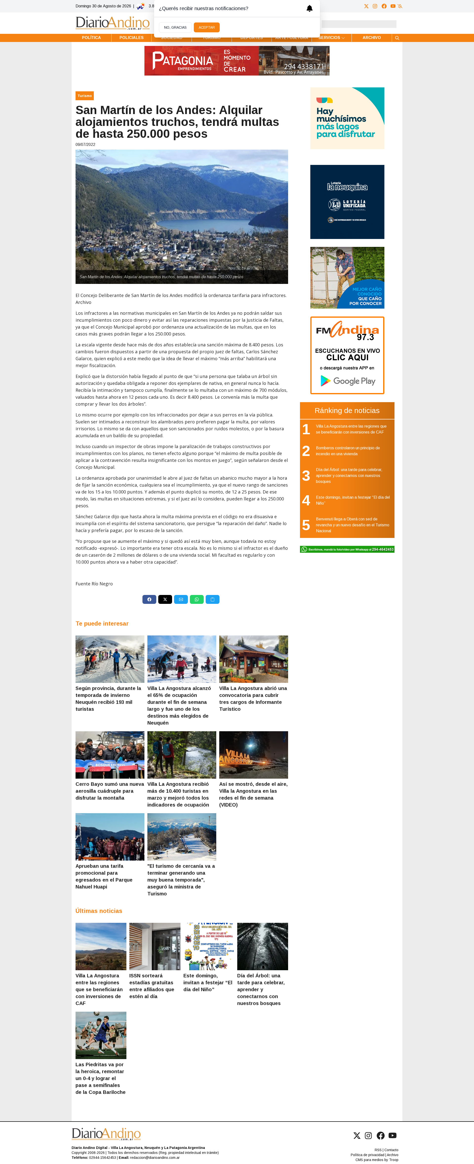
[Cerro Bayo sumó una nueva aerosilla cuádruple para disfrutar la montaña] (110, 755)
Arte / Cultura (291, 38)
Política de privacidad (367, 1155)
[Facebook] (384, 6)
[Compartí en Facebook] (149, 599)
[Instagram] (375, 6)
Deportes (251, 38)
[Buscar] (397, 38)
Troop (393, 1160)
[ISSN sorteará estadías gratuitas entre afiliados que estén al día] (154, 946)
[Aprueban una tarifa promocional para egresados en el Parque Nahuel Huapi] (110, 837)
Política (91, 38)
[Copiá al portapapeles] (212, 599)
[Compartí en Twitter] (165, 599)
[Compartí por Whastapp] (197, 599)
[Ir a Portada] (113, 23)
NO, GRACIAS (175, 27)
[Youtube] (393, 6)
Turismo (211, 38)
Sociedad (171, 38)
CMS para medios (369, 1160)
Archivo (372, 38)
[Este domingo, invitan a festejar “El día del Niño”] (208, 946)
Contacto (391, 1150)
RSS (378, 1150)
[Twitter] (366, 6)
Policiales (131, 38)
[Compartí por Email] (181, 599)
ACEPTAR (207, 27)
